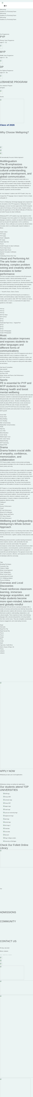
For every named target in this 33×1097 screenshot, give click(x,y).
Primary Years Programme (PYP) (9, 899)
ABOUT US (6, 873)
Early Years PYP (4, 896)
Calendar (2, 934)
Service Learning (4, 930)
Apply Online (3, 918)
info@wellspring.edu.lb (6, 954)
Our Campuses (4, 885)
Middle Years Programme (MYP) (8, 901)
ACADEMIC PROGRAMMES (16, 892)
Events (2, 932)
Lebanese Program (5, 909)
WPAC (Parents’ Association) (7, 928)
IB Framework (3, 906)
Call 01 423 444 (4, 781)
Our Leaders (3, 880)
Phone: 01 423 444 (5, 945)
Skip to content (4, 1)
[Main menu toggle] (5, 6)
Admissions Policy (5, 916)
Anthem (4, 888)
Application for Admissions (7, 778)
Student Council (4, 925)
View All (2, 128)
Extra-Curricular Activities (6, 937)
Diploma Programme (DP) (7, 903)
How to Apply (3, 914)
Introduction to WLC (5, 877)
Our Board (2, 882)
